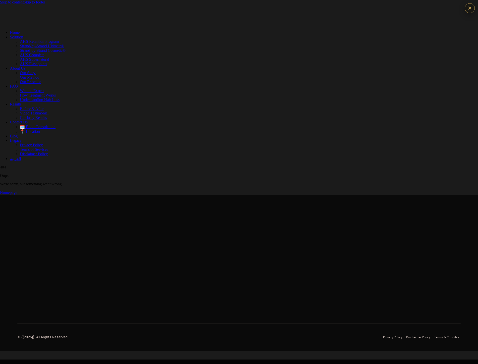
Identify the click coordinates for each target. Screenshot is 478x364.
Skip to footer (34, 2)
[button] (2, 353)
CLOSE (470, 8)
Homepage (8, 192)
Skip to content (12, 2)
